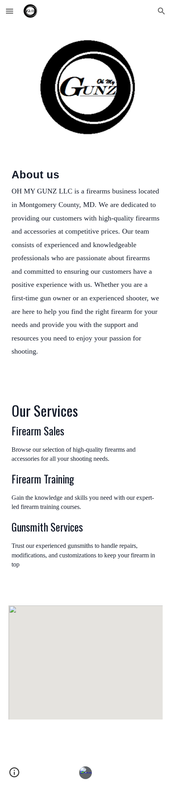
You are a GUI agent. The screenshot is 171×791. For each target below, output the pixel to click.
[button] (9, 11)
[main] (85, 271)
